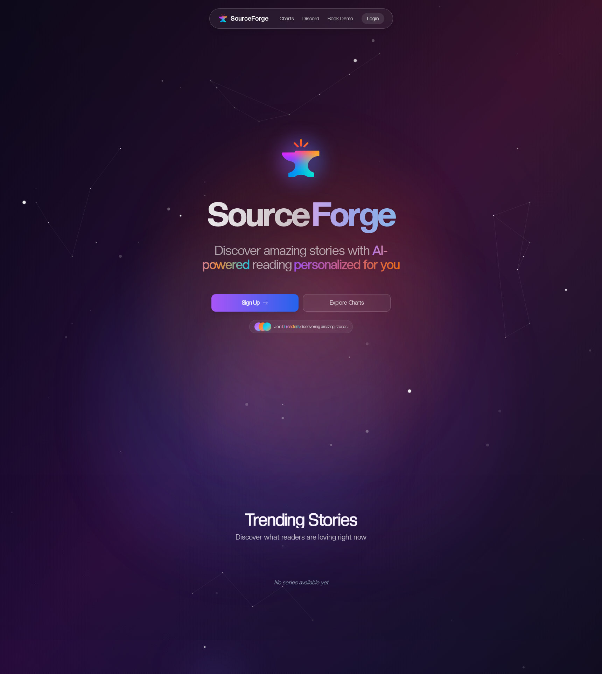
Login (373, 18)
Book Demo (340, 18)
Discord (310, 18)
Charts (287, 18)
